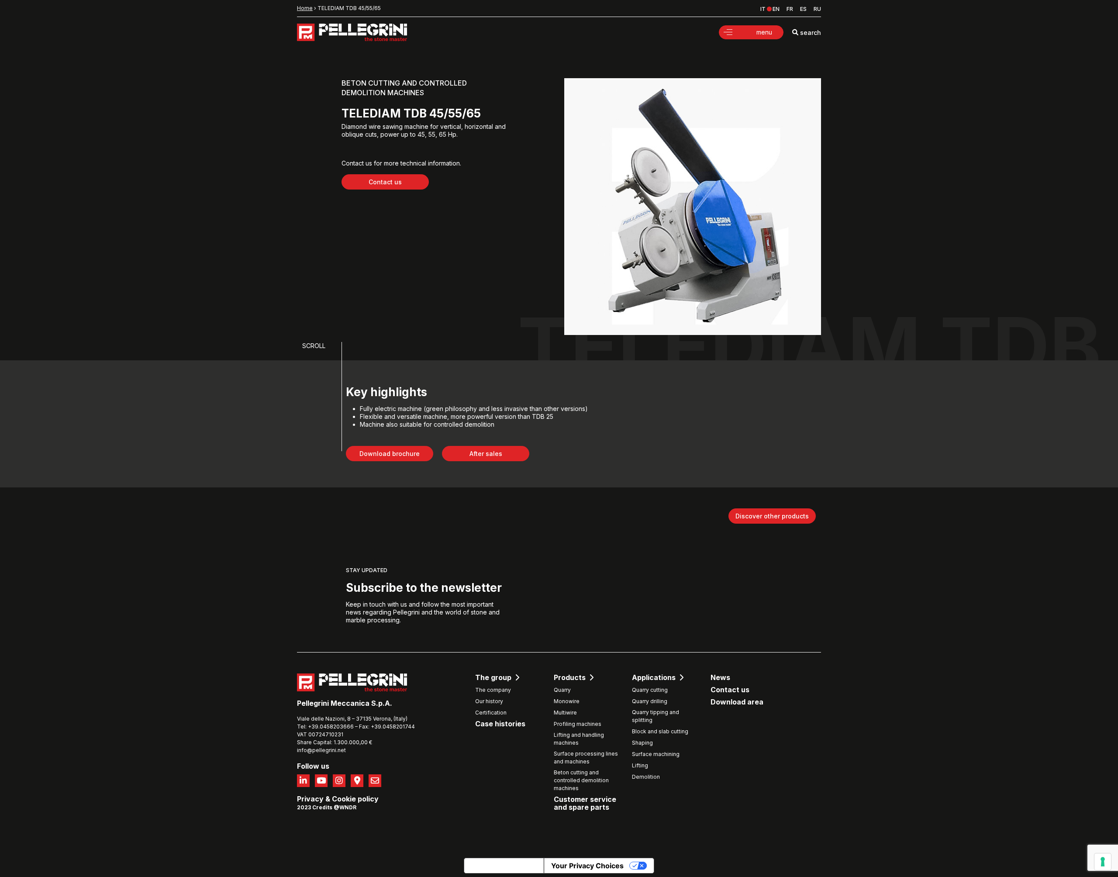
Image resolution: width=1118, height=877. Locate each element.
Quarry (562, 690)
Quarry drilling (649, 701)
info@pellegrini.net (321, 750)
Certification (491, 712)
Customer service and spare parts (585, 803)
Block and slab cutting (660, 731)
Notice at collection (504, 865)
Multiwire (565, 712)
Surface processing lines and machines (586, 757)
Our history (489, 701)
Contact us (385, 182)
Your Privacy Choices (587, 865)
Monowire (567, 701)
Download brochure (389, 453)
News (720, 677)
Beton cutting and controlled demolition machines (581, 780)
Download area (737, 702)
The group (493, 677)
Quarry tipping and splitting (655, 716)
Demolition (646, 776)
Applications (654, 677)
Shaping (642, 742)
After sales (485, 453)
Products (570, 677)
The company (493, 690)
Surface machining (656, 754)
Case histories (500, 724)
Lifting (640, 765)
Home (305, 8)
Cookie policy (355, 798)
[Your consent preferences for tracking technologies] (1102, 861)
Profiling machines (577, 724)
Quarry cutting (650, 690)
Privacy (310, 798)
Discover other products (772, 516)
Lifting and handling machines (579, 739)
